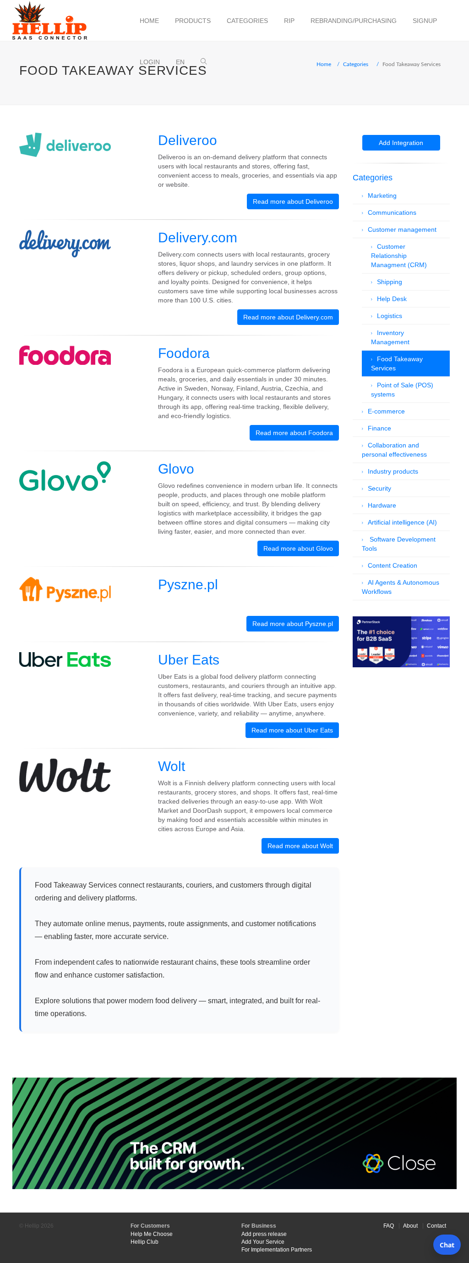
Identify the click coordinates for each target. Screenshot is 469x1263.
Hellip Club (144, 1242)
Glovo (176, 468)
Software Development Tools (399, 544)
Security (379, 488)
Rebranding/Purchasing (354, 20)
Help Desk (392, 298)
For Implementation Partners (276, 1249)
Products (193, 20)
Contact (436, 1226)
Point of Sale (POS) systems (402, 389)
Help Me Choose (152, 1234)
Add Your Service (262, 1242)
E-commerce (386, 411)
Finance (379, 428)
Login (150, 62)
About (410, 1226)
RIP (289, 20)
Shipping (389, 281)
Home (149, 20)
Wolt (171, 766)
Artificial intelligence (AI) (402, 522)
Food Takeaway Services (397, 363)
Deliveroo (187, 140)
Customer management (402, 229)
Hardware (382, 505)
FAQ (388, 1226)
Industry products (393, 471)
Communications (392, 212)
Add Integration (401, 142)
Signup (425, 20)
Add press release (264, 1234)
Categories (247, 20)
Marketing (382, 195)
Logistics (389, 315)
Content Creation (392, 565)
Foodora (184, 353)
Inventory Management (390, 337)
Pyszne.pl (188, 584)
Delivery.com (197, 237)
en (180, 62)
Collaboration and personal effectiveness (394, 449)
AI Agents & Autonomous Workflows (400, 587)
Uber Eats (188, 659)
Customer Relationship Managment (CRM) (399, 255)
